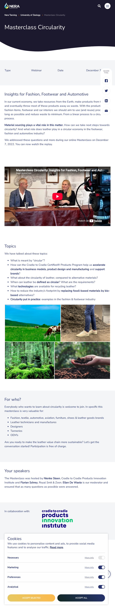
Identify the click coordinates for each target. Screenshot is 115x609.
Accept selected (31, 598)
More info (89, 557)
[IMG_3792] (85, 323)
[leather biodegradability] (29, 360)
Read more (56, 547)
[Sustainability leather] (32, 323)
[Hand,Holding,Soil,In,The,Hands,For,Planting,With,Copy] (82, 360)
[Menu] (108, 6)
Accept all (81, 598)
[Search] (99, 6)
